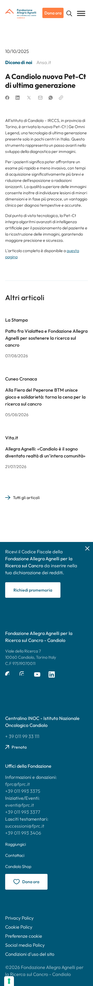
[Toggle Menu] (81, 13)
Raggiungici (15, 844)
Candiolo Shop (18, 866)
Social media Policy (25, 945)
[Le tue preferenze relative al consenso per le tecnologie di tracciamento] (9, 981)
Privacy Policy (19, 918)
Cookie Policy (18, 927)
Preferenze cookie (23, 936)
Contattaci (14, 855)
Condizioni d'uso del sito (29, 954)
